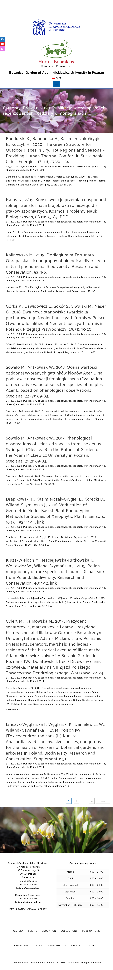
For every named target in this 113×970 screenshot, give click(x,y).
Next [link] (103, 801)
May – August (70, 885)
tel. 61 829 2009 (28, 884)
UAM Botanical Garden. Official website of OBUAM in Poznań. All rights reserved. (57, 962)
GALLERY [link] (38, 945)
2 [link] (76, 801)
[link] (56, 27)
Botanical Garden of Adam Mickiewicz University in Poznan (56, 73)
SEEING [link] (32, 931)
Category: (54, 111)
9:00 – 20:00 (96, 885)
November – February (70, 905)
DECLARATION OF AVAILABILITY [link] (28, 909)
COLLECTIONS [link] (69, 931)
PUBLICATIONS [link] (91, 931)
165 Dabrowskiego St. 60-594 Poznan (28, 872)
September (70, 891)
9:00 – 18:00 (96, 898)
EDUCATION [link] (49, 931)
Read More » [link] (13, 709)
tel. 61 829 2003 (28, 900)
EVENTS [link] (75, 945)
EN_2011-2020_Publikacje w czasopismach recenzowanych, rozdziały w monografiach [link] (53, 166)
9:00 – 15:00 (96, 905)
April (70, 878)
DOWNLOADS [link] (20, 945)
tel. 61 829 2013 (28, 881)
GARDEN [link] (18, 931)
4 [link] (92, 801)
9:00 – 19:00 (96, 878)
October (70, 898)
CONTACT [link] (91, 945)
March (70, 871)
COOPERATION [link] (57, 945)
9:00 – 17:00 (96, 871)
